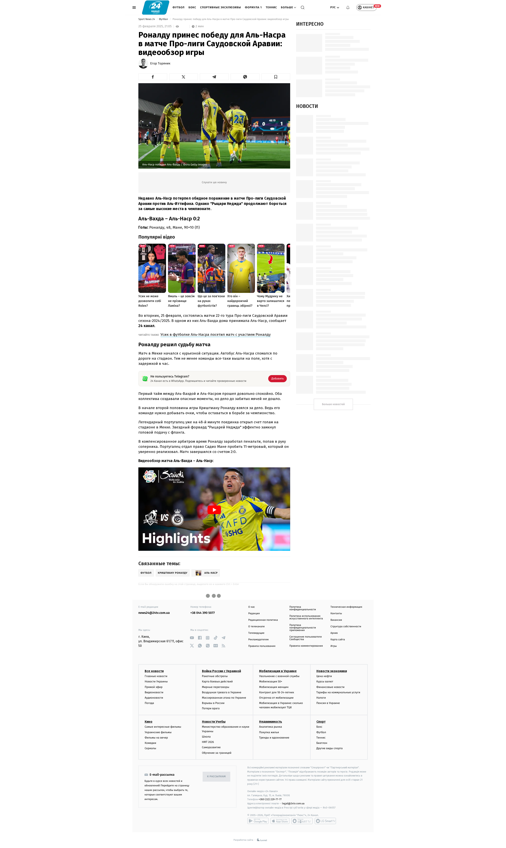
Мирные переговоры (215, 687)
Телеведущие (256, 633)
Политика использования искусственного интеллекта (306, 617)
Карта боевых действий (217, 681)
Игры (333, 646)
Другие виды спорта (329, 748)
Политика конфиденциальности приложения (302, 628)
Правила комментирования (306, 646)
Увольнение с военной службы (279, 676)
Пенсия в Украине (328, 703)
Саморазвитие (211, 747)
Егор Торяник (160, 63)
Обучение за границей (216, 753)
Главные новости (156, 676)
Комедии (150, 743)
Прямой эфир (153, 687)
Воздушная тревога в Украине (221, 692)
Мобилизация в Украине (278, 671)
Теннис (271, 7)
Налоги (321, 697)
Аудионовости (154, 697)
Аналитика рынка (270, 726)
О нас (251, 607)
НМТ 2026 (208, 742)
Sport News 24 (147, 19)
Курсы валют (324, 681)
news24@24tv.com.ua (154, 613)
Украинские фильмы (158, 732)
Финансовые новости (330, 687)
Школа (206, 736)
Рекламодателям (258, 639)
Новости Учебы (214, 721)
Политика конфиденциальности (302, 608)
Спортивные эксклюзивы (220, 7)
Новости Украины (156, 681)
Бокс (192, 7)
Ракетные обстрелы (215, 676)
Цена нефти (324, 676)
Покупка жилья (269, 732)
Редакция (254, 613)
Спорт (321, 721)
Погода (149, 703)
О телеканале (256, 626)
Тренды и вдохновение (274, 737)
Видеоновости (154, 692)
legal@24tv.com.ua (293, 803)
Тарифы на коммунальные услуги (338, 692)
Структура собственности (345, 626)
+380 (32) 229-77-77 (270, 799)
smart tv (302, 821)
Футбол (179, 7)
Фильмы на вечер (156, 737)
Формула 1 (253, 7)
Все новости (154, 671)
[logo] (155, 7)
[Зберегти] (276, 77)
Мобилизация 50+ (270, 681)
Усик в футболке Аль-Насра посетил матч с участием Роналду (215, 334)
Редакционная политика (263, 620)
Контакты (336, 613)
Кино (148, 721)
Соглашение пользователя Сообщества (305, 638)
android (258, 821)
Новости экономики (331, 671)
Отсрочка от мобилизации (276, 697)
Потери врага (211, 708)
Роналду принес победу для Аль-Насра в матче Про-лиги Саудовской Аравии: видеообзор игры (231, 19)
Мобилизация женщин (274, 687)
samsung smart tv (325, 821)
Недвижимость (270, 721)
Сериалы (150, 748)
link (191, 637)
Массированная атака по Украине (224, 697)
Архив (334, 633)
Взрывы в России (213, 703)
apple (280, 821)
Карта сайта (337, 639)
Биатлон (321, 743)
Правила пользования (261, 646)
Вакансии (336, 620)
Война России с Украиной (221, 671)
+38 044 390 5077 (202, 613)
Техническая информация (346, 607)
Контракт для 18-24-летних (276, 692)
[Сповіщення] (348, 7)
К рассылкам (216, 776)
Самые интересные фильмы (163, 726)
